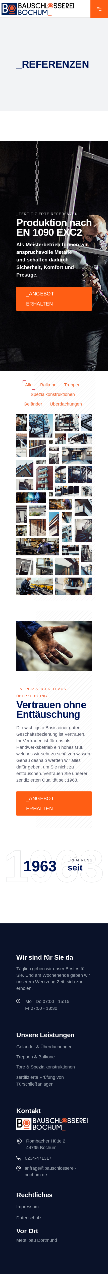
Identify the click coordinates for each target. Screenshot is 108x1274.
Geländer (33, 404)
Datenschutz (28, 1217)
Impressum (27, 1206)
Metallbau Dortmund (36, 1240)
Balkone (48, 384)
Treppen (72, 384)
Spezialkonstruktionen (53, 394)
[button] (21, 422)
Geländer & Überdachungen (44, 1046)
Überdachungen (66, 404)
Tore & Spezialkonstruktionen (45, 1067)
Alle (29, 384)
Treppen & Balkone (35, 1056)
